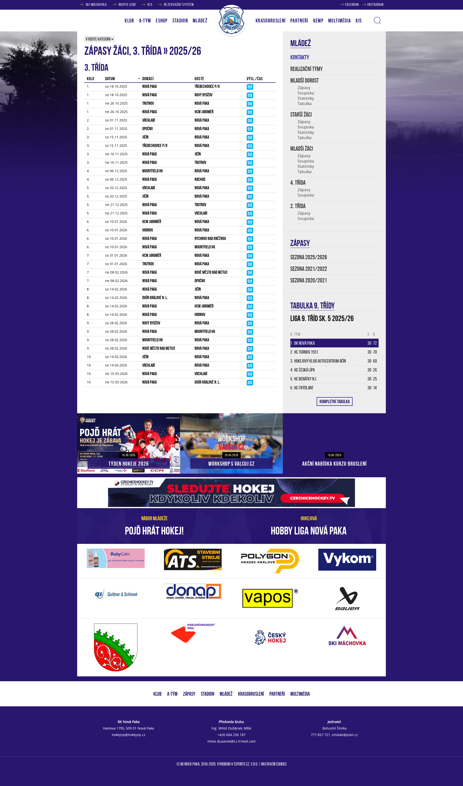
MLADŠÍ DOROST (304, 80)
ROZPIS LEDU (127, 4)
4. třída (298, 182)
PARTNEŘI (299, 20)
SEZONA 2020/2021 (308, 280)
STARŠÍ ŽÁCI (301, 114)
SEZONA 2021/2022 (308, 269)
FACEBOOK (352, 4)
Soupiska (306, 93)
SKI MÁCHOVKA (96, 4)
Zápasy (304, 87)
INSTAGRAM (375, 4)
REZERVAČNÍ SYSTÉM (179, 4)
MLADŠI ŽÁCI (301, 148)
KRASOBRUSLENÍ (271, 20)
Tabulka (305, 103)
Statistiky (306, 98)
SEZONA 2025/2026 (308, 257)
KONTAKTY (299, 57)
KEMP (318, 20)
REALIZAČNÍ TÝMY (306, 69)
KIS (150, 4)
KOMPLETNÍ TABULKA (335, 401)
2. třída (298, 206)
